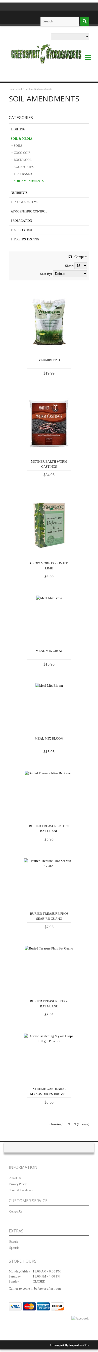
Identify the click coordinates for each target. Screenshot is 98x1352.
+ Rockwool (21, 160)
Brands (13, 1242)
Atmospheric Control (29, 211)
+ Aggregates (22, 167)
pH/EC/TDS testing (25, 239)
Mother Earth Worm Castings (49, 464)
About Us (15, 1178)
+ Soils (16, 146)
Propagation (21, 221)
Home (12, 89)
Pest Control (22, 230)
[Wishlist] (68, 348)
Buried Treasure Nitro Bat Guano (49, 828)
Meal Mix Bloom (49, 738)
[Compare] (59, 348)
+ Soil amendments (27, 181)
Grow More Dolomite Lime (49, 565)
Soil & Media (25, 89)
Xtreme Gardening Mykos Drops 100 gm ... (49, 1091)
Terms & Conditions (21, 1190)
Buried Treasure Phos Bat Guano (49, 1003)
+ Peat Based (21, 174)
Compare (80, 257)
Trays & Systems (24, 202)
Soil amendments (43, 89)
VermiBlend (49, 360)
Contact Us (16, 1211)
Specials (14, 1248)
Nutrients (19, 193)
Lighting (18, 129)
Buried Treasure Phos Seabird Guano (49, 916)
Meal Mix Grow (49, 651)
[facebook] (80, 1318)
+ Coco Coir (20, 153)
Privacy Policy (18, 1184)
